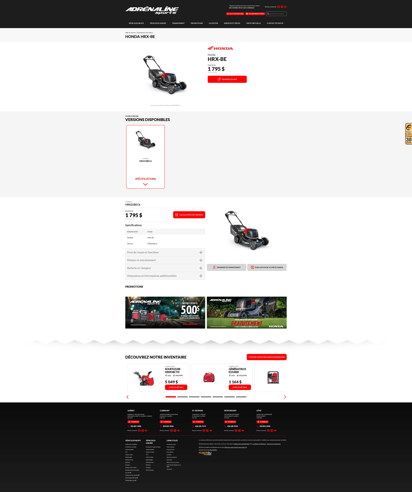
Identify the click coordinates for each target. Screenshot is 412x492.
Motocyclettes (129, 449)
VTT (126, 452)
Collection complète (131, 444)
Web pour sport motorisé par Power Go (235, 447)
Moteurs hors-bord (130, 467)
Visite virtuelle (253, 23)
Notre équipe (170, 447)
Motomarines (129, 460)
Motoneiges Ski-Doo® (131, 478)
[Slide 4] (206, 396)
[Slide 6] (229, 396)
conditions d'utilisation (259, 444)
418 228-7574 (200, 426)
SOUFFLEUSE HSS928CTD (172, 371)
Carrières (169, 469)
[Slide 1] (171, 396)
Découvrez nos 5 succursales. (241, 8)
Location (213, 23)
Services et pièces (232, 23)
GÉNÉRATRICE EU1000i (237, 371)
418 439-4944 (168, 426)
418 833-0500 (265, 426)
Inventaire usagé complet (153, 447)
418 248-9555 (232, 426)
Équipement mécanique (145, 32)
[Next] (284, 397)
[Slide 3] (194, 396)
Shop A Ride (213, 450)
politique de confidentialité (241, 444)
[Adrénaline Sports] (152, 10)
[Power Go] (223, 453)
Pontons (127, 465)
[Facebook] (278, 6)
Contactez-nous (275, 23)
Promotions (197, 23)
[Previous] (127, 397)
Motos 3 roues (150, 452)
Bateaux (127, 462)
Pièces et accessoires (173, 462)
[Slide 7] (241, 396)
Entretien (169, 460)
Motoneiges (128, 457)
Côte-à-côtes (129, 454)
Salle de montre (130, 32)
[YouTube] (285, 6)
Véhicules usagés (158, 23)
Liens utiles (172, 440)
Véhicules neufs (136, 23)
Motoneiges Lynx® (130, 480)
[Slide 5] (218, 396)
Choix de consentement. (274, 444)
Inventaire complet (130, 447)
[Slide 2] (182, 396)
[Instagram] (282, 6)
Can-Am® (128, 472)
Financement (178, 23)
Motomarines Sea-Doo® (132, 475)
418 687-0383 (135, 426)
